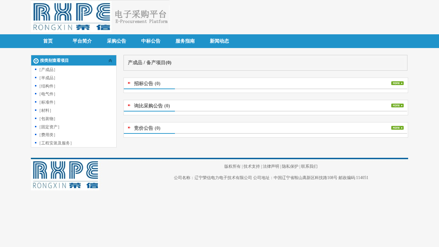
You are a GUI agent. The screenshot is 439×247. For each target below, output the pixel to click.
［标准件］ (47, 102)
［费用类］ (47, 134)
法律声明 (271, 166)
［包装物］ (47, 118)
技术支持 (252, 166)
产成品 (135, 62)
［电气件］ (47, 94)
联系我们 (309, 166)
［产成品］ (47, 69)
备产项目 (156, 62)
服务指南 (185, 41)
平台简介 (82, 41)
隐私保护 (290, 166)
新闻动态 (219, 41)
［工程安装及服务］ (55, 143)
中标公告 (151, 41)
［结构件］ (47, 86)
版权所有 (232, 166)
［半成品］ (47, 77)
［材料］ (45, 110)
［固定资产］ (49, 127)
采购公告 (116, 41)
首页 (48, 41)
